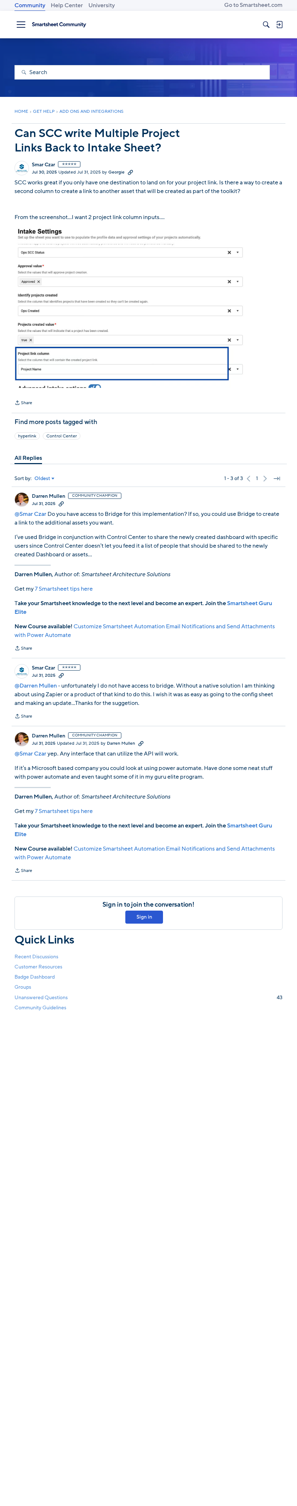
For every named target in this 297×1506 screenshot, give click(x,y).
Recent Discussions (36, 956)
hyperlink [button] (27, 436)
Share (23, 403)
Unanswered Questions (148, 997)
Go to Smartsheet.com (253, 5)
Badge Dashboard (34, 977)
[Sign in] (279, 24)
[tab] (28, 458)
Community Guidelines (40, 1007)
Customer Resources (38, 966)
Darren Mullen (48, 496)
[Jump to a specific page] (277, 478)
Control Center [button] (61, 436)
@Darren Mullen (35, 686)
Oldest (42, 478)
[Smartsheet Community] (59, 24)
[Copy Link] (130, 172)
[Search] (266, 24)
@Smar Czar (30, 514)
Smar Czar (43, 165)
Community (29, 5)
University (101, 5)
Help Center (67, 5)
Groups (22, 987)
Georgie (116, 172)
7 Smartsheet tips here (64, 589)
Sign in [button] (144, 917)
